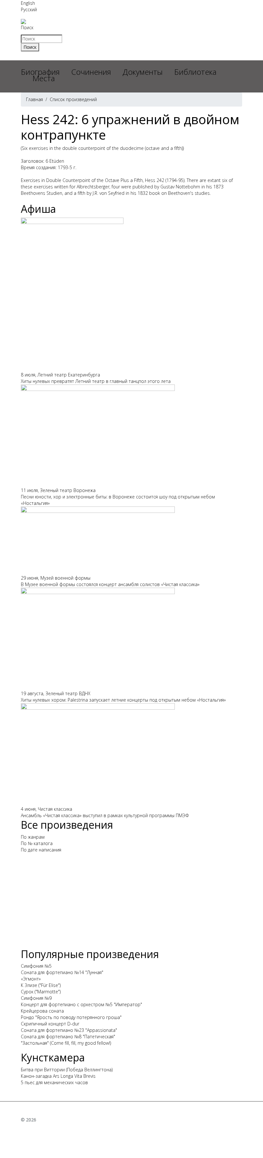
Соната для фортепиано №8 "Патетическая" (68, 1036)
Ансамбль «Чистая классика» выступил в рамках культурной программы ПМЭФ (105, 815)
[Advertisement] (131, 903)
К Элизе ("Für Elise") (41, 985)
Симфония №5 (36, 966)
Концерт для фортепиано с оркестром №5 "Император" (81, 1004)
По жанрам (33, 837)
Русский (29, 9)
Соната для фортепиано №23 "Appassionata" (69, 1030)
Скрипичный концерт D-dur (50, 1024)
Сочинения (91, 72)
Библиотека (195, 72)
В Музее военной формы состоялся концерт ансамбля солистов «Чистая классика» (110, 584)
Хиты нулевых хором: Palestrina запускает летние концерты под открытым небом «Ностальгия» (123, 700)
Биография (40, 72)
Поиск (27, 27)
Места (43, 78)
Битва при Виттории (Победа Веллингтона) (67, 1070)
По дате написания (41, 850)
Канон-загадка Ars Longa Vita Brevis (58, 1076)
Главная (34, 99)
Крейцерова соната (42, 1011)
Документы (143, 72)
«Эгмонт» (31, 979)
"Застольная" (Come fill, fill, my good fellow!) (66, 1043)
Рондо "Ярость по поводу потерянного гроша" (71, 1017)
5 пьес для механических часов (54, 1082)
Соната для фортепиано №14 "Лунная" (62, 972)
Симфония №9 (36, 998)
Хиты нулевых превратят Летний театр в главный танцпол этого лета (96, 381)
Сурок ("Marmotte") (41, 992)
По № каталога (37, 843)
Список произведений (73, 99)
